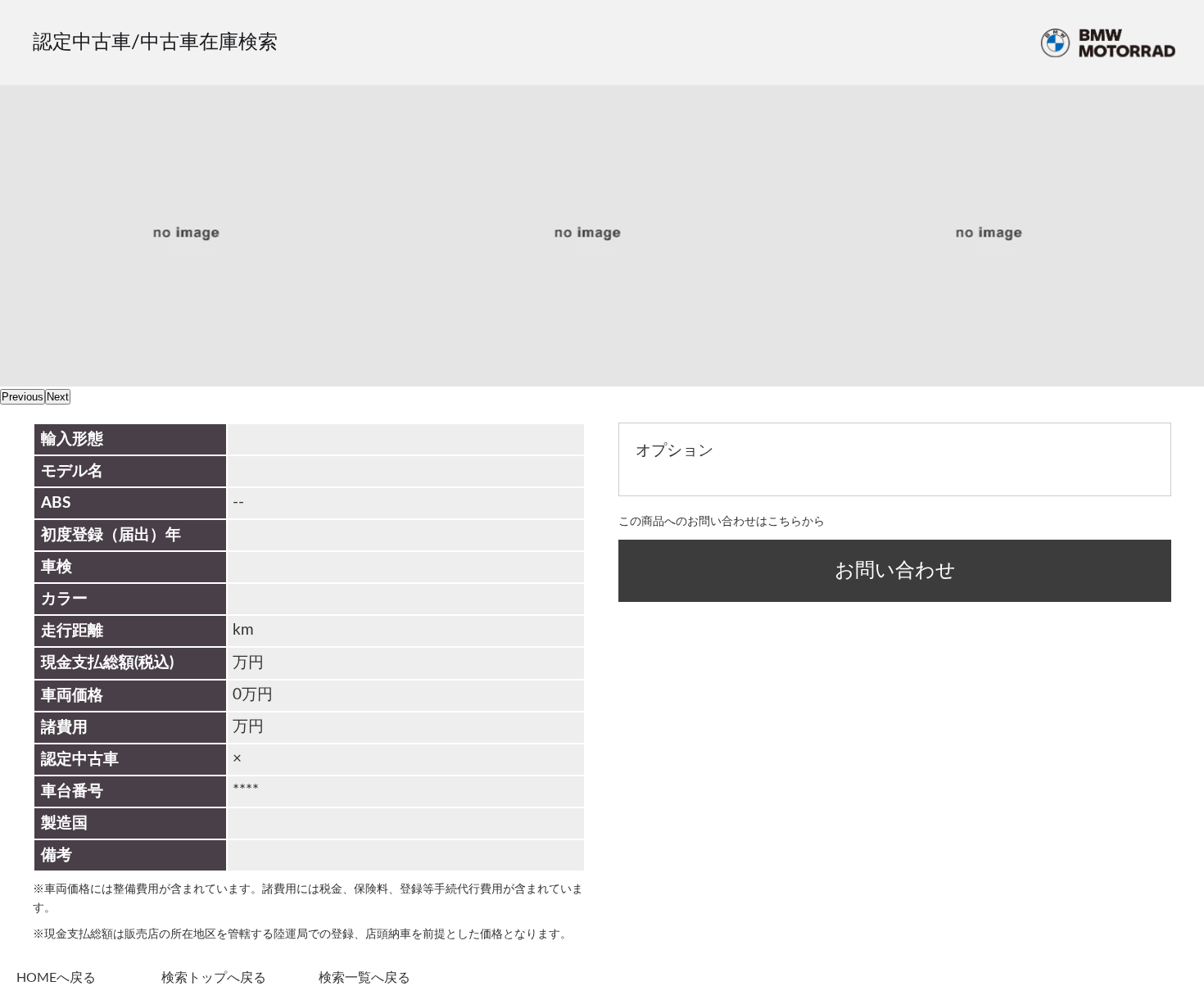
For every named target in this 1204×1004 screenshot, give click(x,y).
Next (58, 397)
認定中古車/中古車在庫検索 (155, 42)
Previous (22, 397)
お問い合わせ (895, 571)
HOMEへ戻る (56, 977)
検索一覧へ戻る (364, 977)
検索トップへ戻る (213, 977)
